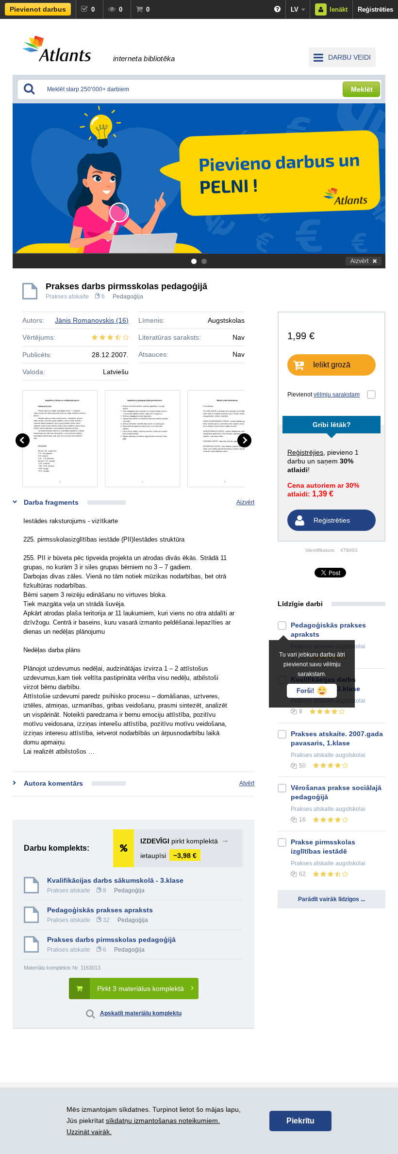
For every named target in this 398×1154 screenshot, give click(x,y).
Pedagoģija (128, 296)
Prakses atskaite (67, 296)
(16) (92, 320)
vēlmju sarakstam (337, 394)
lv (294, 9)
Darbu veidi (349, 57)
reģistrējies (305, 452)
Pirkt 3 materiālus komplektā (140, 988)
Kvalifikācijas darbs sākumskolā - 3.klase (115, 880)
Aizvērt (359, 261)
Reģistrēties (375, 9)
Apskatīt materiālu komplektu (141, 1013)
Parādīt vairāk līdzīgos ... (331, 899)
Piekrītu (300, 1121)
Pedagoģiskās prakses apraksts (100, 910)
